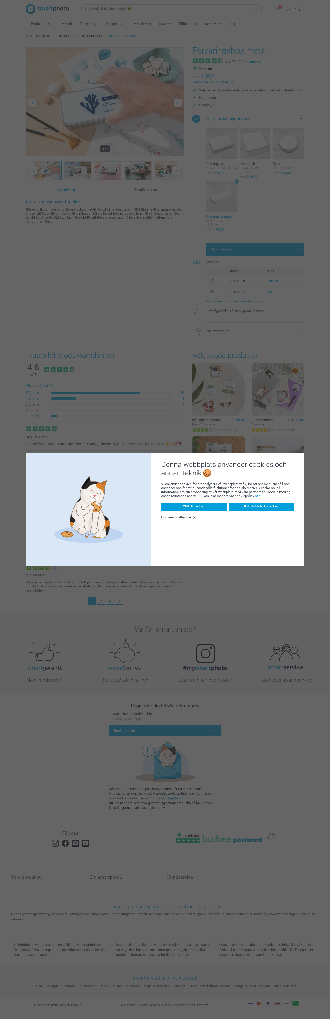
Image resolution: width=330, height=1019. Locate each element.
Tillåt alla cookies (193, 506)
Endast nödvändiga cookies (261, 506)
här (257, 496)
